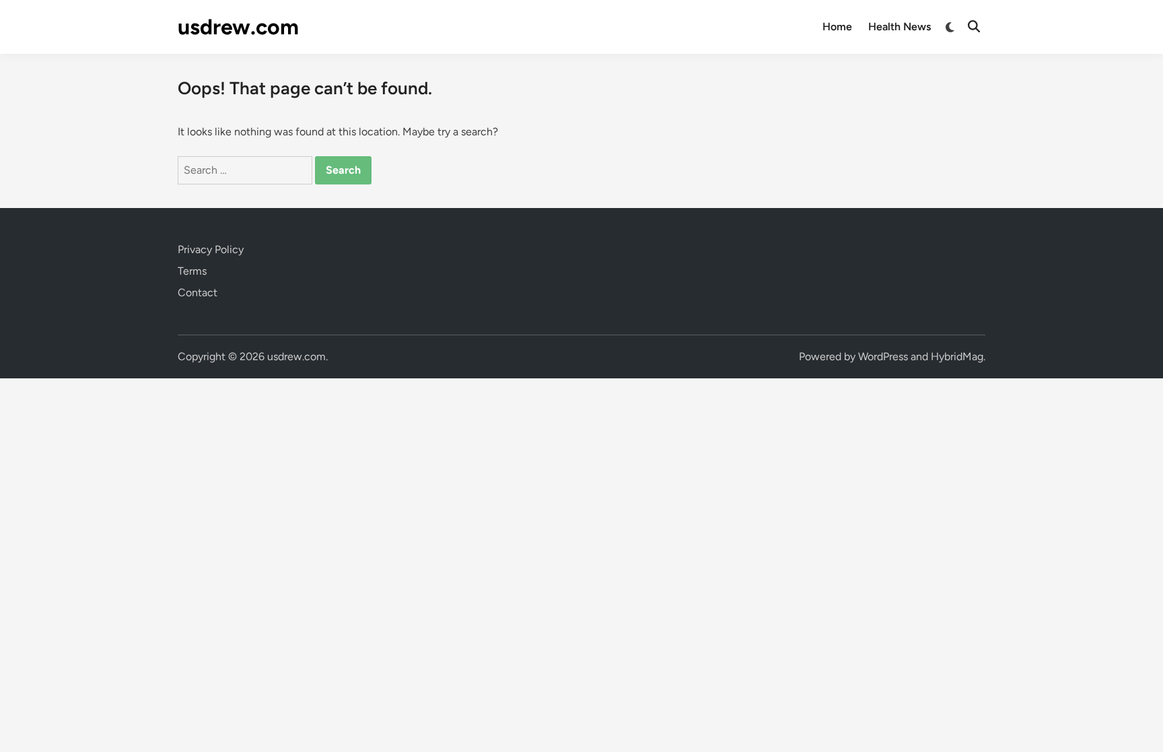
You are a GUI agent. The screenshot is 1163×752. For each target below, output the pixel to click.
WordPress (883, 356)
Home (837, 26)
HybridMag (957, 356)
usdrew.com (238, 27)
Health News (899, 26)
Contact (197, 292)
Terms (192, 271)
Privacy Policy (211, 249)
